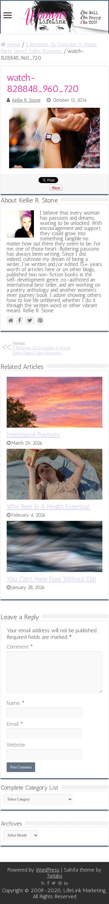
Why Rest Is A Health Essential (49, 506)
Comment (20, 646)
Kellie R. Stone (26, 100)
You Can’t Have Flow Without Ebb (51, 579)
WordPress (47, 869)
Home (13, 44)
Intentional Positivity (34, 434)
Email (15, 724)
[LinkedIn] (66, 883)
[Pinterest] (60, 883)
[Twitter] (53, 883)
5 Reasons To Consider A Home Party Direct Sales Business (49, 47)
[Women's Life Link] (54, 17)
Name (16, 703)
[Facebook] (48, 883)
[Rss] (43, 883)
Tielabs (54, 876)
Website (16, 744)
